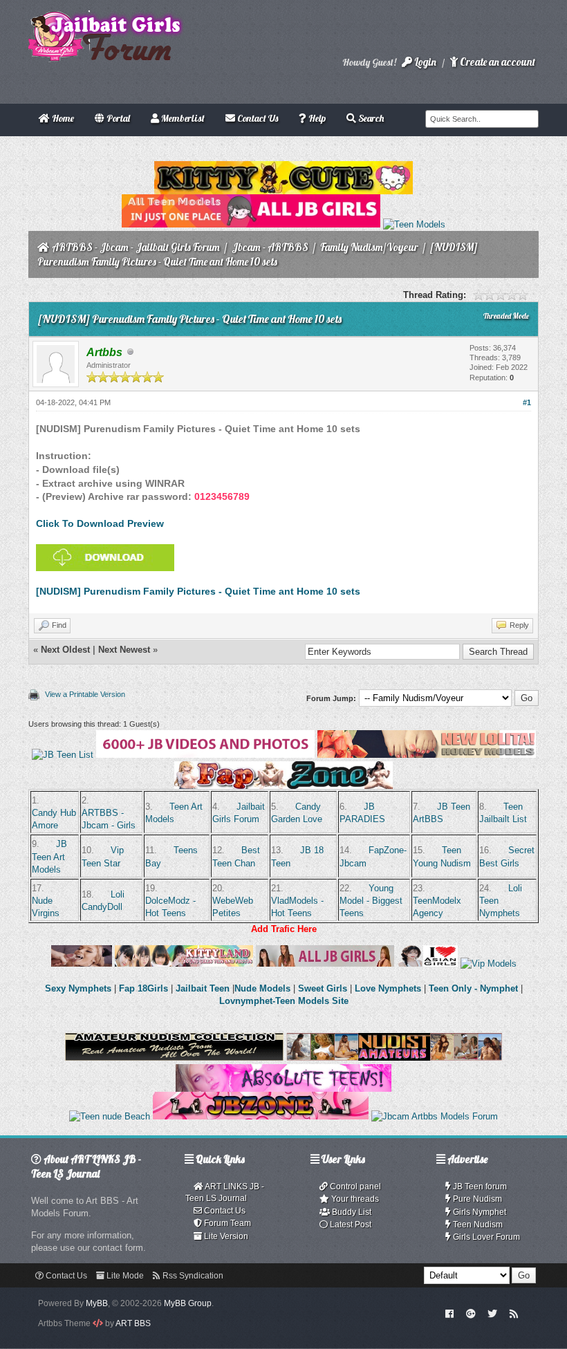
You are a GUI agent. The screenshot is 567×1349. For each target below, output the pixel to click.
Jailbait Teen (203, 988)
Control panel (354, 1186)
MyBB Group (188, 1303)
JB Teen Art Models (49, 856)
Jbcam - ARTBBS (270, 247)
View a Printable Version (85, 694)
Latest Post (349, 1224)
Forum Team (226, 1223)
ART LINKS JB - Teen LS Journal (224, 1192)
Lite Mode (124, 1276)
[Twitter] (492, 1313)
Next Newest (124, 649)
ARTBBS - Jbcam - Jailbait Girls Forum (136, 247)
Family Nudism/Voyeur (369, 247)
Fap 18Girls (143, 988)
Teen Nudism (477, 1224)
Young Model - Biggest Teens (371, 900)
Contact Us (223, 1211)
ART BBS (133, 1323)
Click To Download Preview (100, 523)
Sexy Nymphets (79, 988)
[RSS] (514, 1313)
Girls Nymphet (478, 1212)
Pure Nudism (476, 1199)
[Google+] (471, 1313)
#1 (527, 402)
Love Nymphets (388, 988)
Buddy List (350, 1212)
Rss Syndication (191, 1276)
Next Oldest (65, 649)
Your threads (354, 1199)
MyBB (97, 1303)
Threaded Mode (506, 316)
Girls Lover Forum (485, 1237)
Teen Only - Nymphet (473, 988)
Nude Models (262, 988)
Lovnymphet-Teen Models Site (283, 1001)
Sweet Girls (322, 988)
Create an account (496, 61)
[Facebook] (449, 1313)
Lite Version (225, 1236)
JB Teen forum (479, 1186)
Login (424, 61)
